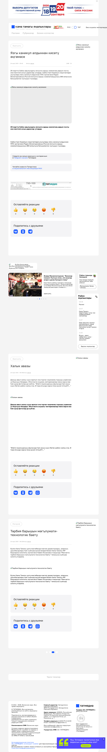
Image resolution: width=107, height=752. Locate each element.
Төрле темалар (53, 677)
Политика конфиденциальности (23, 748)
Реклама (16, 33)
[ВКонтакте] (16, 231)
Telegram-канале (21, 158)
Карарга (85, 746)
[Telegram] (30, 231)
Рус (69, 27)
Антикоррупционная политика (22, 742)
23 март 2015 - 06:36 (16, 372)
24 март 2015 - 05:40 (16, 63)
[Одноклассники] (23, 231)
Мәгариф (16, 524)
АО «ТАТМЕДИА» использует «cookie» (25, 744)
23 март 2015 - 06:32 (16, 541)
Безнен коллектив (45, 33)
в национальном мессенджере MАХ (27, 168)
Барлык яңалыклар (88, 346)
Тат (79, 27)
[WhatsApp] (38, 493)
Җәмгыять (17, 46)
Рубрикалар (28, 33)
